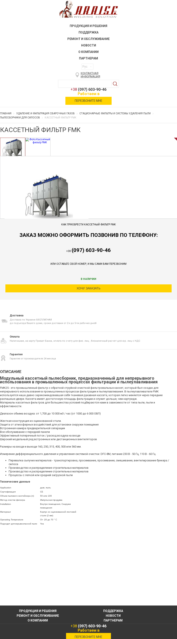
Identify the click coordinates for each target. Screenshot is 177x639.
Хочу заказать (88, 288)
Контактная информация (90, 75)
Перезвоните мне (88, 100)
